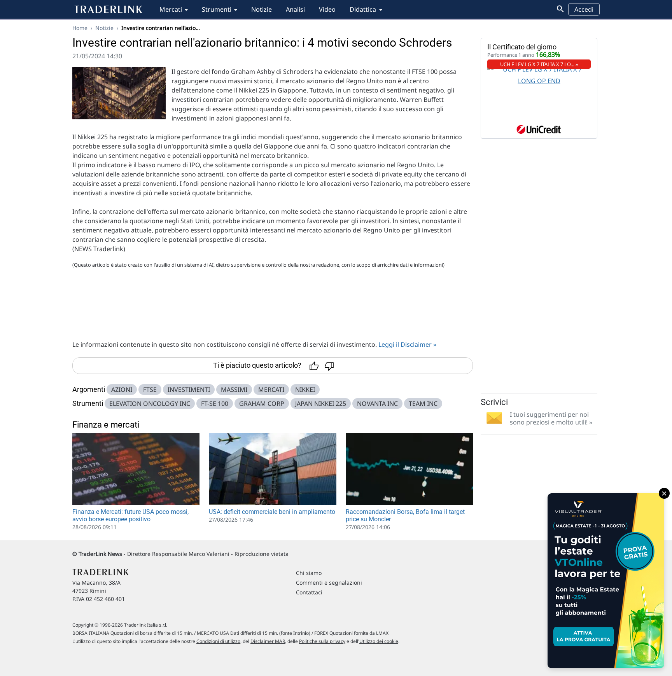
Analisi (295, 9)
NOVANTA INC (377, 403)
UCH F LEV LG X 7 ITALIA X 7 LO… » (539, 64)
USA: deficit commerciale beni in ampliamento (272, 511)
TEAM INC (423, 403)
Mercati (170, 9)
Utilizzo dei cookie (378, 641)
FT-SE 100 (214, 403)
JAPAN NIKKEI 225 (320, 403)
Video (327, 9)
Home (80, 27)
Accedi (583, 9)
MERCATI (271, 389)
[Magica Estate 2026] (606, 580)
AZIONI (121, 389)
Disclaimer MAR (267, 641)
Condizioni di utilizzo (218, 641)
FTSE (150, 389)
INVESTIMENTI (189, 389)
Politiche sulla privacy (322, 641)
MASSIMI (234, 389)
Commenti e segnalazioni (329, 582)
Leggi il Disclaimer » (407, 344)
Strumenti (216, 9)
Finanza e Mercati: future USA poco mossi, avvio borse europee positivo (130, 515)
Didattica (363, 9)
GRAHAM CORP (261, 403)
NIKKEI (305, 389)
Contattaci (309, 592)
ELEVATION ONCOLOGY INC (149, 403)
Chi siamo (309, 572)
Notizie (261, 9)
